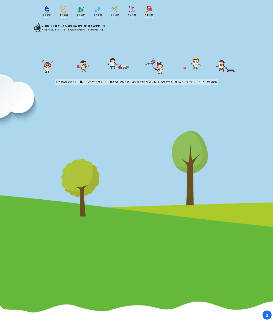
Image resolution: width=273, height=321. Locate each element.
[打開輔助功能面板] (267, 315)
